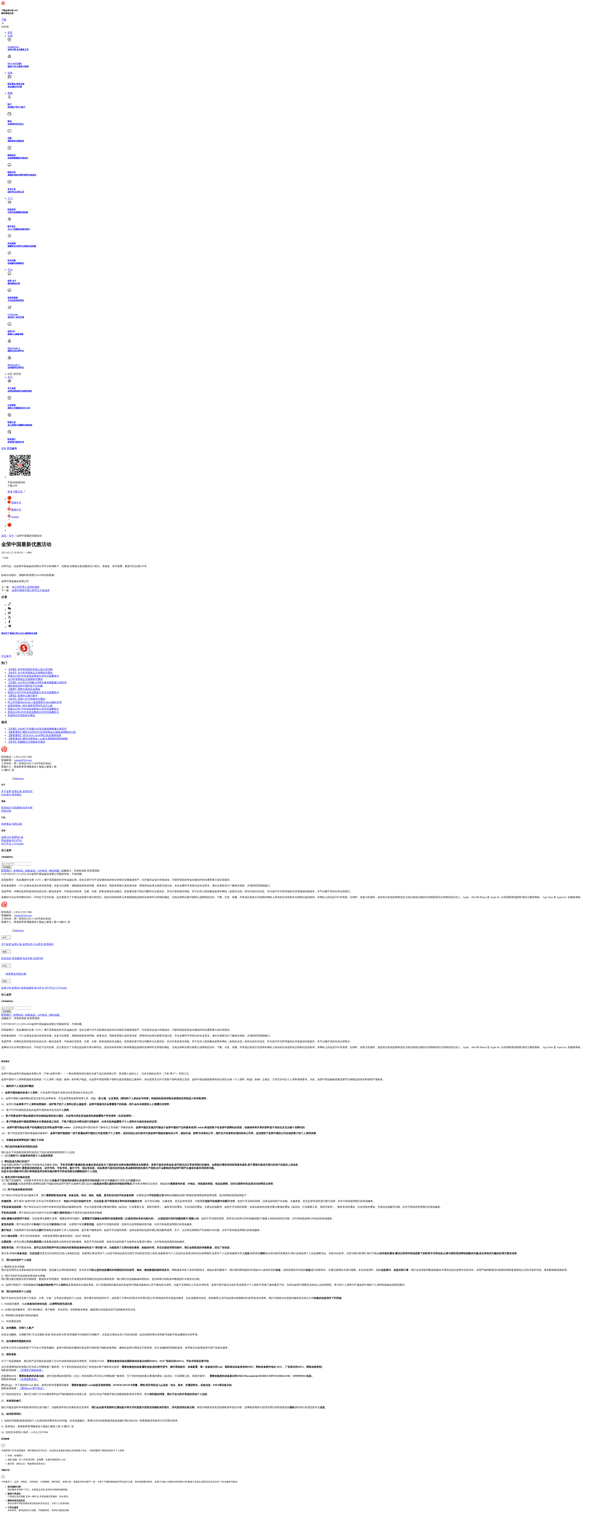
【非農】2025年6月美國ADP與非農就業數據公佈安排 (37, 682)
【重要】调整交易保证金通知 (24, 689)
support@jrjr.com (23, 760)
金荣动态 (28, 791)
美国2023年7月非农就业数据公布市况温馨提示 (33, 709)
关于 (12, 535)
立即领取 (7, 867)
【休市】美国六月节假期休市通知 (26, 699)
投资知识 (6, 807)
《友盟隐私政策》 (29, 1379)
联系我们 (17, 794)
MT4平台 (17, 840)
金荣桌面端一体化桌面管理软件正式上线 (30, 705)
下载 (3, 19)
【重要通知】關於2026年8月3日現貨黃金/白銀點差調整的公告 (42, 732)
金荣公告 (17, 791)
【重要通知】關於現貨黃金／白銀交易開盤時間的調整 (38, 738)
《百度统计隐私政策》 (31, 1370)
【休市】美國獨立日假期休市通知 (26, 742)
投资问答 (6, 811)
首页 (3, 535)
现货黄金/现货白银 (15, 974)
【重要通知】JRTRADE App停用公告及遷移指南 (34, 735)
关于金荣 (6, 791)
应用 (5, 981)
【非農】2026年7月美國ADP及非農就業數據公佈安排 (37, 728)
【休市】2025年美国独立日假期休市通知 (30, 672)
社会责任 (6, 794)
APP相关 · (43, 870)
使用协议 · (19, 870)
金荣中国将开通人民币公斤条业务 (31, 590)
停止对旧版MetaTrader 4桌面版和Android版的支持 (35, 702)
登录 (3, 448)
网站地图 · (55, 870)
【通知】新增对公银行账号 (23, 695)
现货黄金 (6, 824)
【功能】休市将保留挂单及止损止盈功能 (30, 669)
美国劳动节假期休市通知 (21, 715)
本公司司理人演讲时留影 (26, 587)
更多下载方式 (15, 491)
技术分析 (28, 807)
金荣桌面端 (27, 987)
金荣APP (6, 837)
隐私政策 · (31, 870)
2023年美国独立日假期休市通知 (25, 679)
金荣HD (16, 837)
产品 (5, 966)
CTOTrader (18, 843)
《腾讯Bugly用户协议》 (32, 1388)
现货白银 (17, 824)
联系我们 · (7, 870)
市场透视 (17, 807)
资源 (5, 952)
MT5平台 (6, 843)
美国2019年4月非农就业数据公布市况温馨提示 (33, 712)
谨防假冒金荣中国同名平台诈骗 (25, 685)
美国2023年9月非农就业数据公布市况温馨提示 (33, 692)
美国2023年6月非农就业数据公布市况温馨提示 (33, 676)
